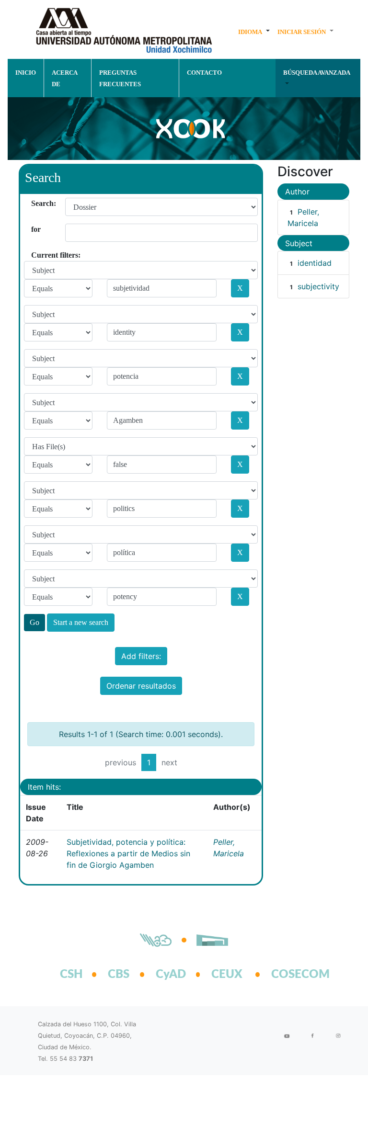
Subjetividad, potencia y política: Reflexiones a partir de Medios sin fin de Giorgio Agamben (128, 853)
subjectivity (318, 286)
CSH (71, 974)
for (34, 229)
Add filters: (141, 656)
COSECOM (290, 974)
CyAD (171, 974)
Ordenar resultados (141, 686)
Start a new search (80, 622)
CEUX (226, 974)
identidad (315, 263)
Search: (34, 203)
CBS (118, 974)
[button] (254, 31)
